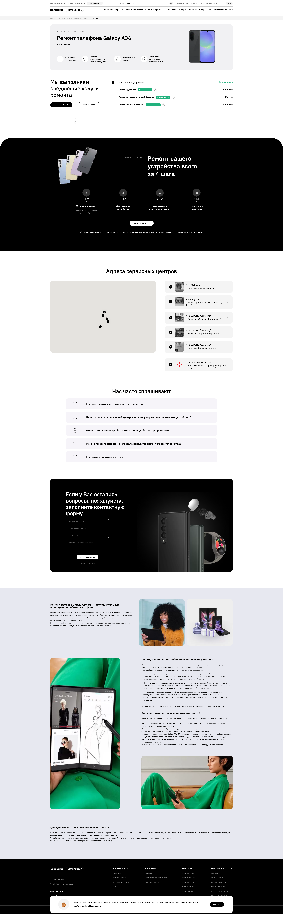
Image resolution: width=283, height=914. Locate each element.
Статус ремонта (95, 3)
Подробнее (95, 905)
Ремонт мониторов (197, 9)
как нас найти (89, 105)
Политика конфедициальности (209, 3)
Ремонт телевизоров (176, 9)
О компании (179, 3)
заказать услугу (61, 105)
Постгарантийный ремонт (76, 3)
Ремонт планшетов (134, 9)
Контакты (193, 3)
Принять (216, 904)
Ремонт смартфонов (113, 9)
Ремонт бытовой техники (221, 9)
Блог (186, 3)
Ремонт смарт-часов (155, 9)
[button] (103, 315)
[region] (172, 94)
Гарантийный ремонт (57, 3)
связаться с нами (87, 557)
